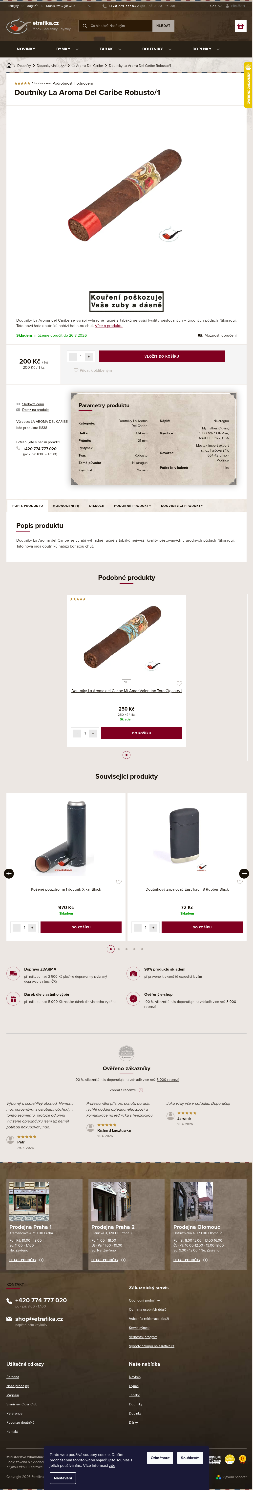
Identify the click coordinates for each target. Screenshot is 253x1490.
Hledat (163, 26)
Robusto (141, 455)
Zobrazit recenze (123, 1090)
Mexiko (142, 470)
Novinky (135, 1377)
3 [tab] (126, 949)
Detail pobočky (22, 1260)
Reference (14, 1413)
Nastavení (63, 1478)
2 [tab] (119, 949)
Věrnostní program (143, 1337)
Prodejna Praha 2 (113, 1227)
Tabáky (134, 1395)
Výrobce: (42, 422)
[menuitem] (26, 49)
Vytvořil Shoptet (234, 1477)
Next (244, 874)
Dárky (133, 1422)
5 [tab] (142, 949)
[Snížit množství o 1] (73, 357)
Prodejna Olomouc (196, 1227)
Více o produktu (109, 325)
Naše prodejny (17, 1386)
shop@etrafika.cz (39, 1320)
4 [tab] (134, 949)
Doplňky (135, 1413)
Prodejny (12, 6)
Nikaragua (140, 463)
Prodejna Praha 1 (30, 1227)
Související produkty (182, 506)
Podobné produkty (132, 506)
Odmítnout (160, 1457)
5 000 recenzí (168, 1080)
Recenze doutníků (20, 1422)
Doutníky (136, 1404)
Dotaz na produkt (35, 410)
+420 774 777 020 (40, 448)
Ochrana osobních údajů (148, 1309)
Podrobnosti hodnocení (73, 83)
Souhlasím (190, 1457)
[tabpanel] (126, 671)
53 (146, 448)
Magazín (32, 6)
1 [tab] (126, 755)
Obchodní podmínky (144, 1300)
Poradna (12, 1377)
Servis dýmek (139, 1328)
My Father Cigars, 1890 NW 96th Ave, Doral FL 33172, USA (213, 433)
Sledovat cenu (33, 404)
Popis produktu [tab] (27, 506)
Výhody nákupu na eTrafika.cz (151, 1346)
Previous (9, 874)
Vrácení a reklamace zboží (149, 1319)
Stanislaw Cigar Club (60, 6)
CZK (213, 6)
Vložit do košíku (162, 356)
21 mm (143, 441)
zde (112, 1465)
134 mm (142, 433)
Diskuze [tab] (96, 506)
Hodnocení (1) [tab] (66, 506)
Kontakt (12, 1432)
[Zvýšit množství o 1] (89, 357)
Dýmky (134, 1386)
